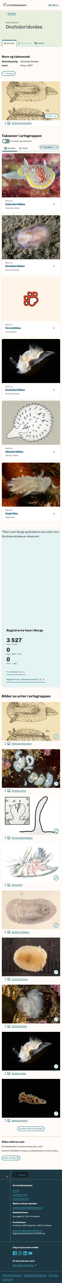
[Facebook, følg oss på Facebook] (15, 1253)
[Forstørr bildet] (56, 736)
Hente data (53, 1275)
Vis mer (10, 73)
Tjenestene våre (20, 1195)
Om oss (16, 1190)
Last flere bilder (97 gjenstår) (31, 1129)
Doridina (12, 13)
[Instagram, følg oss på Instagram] (20, 1253)
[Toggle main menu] (53, 5)
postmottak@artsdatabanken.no (27, 1231)
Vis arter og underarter (21, 141)
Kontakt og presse (21, 1199)
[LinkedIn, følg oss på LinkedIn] (25, 1253)
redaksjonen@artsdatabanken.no (28, 1207)
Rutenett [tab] (11, 148)
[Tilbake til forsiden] (15, 5)
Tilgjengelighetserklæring (35, 1275)
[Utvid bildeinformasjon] (7, 123)
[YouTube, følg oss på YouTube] (30, 1253)
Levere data (7, 1279)
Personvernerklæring (11, 1275)
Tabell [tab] (24, 148)
